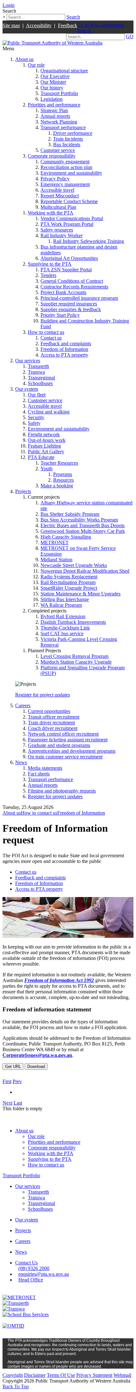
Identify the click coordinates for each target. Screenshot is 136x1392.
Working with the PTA (50, 212)
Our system (26, 389)
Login (9, 5)
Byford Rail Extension (62, 616)
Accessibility (39, 25)
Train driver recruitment (51, 722)
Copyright (13, 1375)
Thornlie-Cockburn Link (65, 627)
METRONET (54, 542)
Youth (46, 468)
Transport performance (63, 127)
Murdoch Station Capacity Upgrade (76, 662)
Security (36, 417)
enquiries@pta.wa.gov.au (43, 1274)
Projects (23, 491)
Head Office (30, 1279)
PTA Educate (41, 457)
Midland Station (56, 559)
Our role (36, 65)
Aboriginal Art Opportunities (69, 258)
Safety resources (56, 229)
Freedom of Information (64, 349)
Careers (22, 705)
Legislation (51, 99)
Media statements (45, 768)
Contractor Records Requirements (74, 286)
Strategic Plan (54, 110)
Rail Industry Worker (61, 235)
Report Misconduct (59, 195)
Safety (34, 423)
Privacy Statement (94, 1375)
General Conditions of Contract (71, 281)
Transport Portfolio (59, 93)
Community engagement (65, 161)
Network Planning (58, 121)
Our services (27, 360)
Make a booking (56, 485)
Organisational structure (64, 70)
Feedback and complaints (65, 343)
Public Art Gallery (46, 451)
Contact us (51, 337)
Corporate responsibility (52, 156)
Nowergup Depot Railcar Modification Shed (84, 571)
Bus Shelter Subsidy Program (69, 514)
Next (7, 1103)
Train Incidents (68, 139)
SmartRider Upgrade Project (68, 588)
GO (129, 36)
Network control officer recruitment (63, 734)
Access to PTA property (64, 355)
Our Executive (55, 76)
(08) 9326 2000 (33, 1268)
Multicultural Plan (58, 207)
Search (73, 17)
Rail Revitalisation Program (68, 582)
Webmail (122, 1375)
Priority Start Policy (60, 315)
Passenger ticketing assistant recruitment (68, 739)
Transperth (38, 366)
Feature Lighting (44, 446)
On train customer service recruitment (65, 756)
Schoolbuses (40, 383)
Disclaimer (35, 1375)
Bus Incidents (66, 144)
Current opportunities (49, 711)
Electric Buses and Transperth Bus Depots (82, 525)
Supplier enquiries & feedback (70, 309)
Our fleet (37, 394)
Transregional (41, 377)
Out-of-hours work (46, 440)
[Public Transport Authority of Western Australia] (52, 42)
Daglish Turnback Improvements (73, 622)
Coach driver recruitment (52, 728)
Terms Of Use (61, 1375)
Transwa (36, 372)
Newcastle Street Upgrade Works (73, 565)
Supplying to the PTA (49, 264)
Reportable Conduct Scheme (69, 201)
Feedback (67, 25)
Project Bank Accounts (63, 292)
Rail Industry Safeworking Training (88, 241)
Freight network (44, 434)
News (21, 762)
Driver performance (72, 133)
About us (24, 59)
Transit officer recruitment (53, 717)
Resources (63, 480)
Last (18, 1103)
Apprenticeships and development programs (71, 751)
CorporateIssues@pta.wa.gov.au (37, 1055)
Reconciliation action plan (66, 167)
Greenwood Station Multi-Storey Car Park (82, 531)
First (7, 1081)
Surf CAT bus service (61, 633)
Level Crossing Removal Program (74, 656)
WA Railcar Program (61, 605)
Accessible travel (57, 190)
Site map (11, 25)
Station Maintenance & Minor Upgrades (80, 593)
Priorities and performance (54, 104)
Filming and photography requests (62, 790)
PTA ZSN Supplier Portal (66, 269)
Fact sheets (39, 773)
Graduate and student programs (59, 745)
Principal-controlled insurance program (79, 298)
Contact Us (26, 1262)
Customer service (57, 150)
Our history (51, 87)
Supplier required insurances (68, 303)
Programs (62, 474)
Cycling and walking (49, 411)
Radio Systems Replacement (68, 576)
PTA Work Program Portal (66, 224)
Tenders (48, 275)
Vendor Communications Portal (71, 218)
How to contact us (46, 332)
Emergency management (65, 184)
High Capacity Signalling (65, 536)
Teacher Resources (59, 463)
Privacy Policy (55, 178)
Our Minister (53, 82)
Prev (17, 1081)
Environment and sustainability (71, 173)
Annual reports (55, 116)
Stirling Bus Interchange (64, 599)
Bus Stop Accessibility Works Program (79, 519)
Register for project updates (42, 694)
